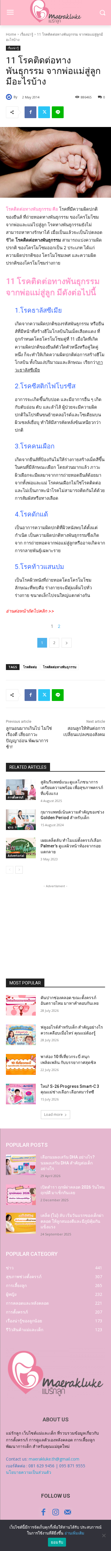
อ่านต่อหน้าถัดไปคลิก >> (30, 611)
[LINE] (58, 112)
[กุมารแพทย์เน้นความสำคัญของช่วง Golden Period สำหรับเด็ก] (21, 819)
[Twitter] (44, 112)
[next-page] (19, 870)
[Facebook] (30, 112)
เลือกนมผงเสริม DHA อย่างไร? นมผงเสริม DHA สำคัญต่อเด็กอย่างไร (68, 1163)
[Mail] (67, 1512)
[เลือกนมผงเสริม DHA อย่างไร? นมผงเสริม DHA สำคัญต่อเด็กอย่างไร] (21, 1164)
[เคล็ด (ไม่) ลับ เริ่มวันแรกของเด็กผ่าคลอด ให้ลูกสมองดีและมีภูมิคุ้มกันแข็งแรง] (21, 1223)
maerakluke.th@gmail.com (54, 1459)
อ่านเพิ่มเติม (74, 1533)
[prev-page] (9, 870)
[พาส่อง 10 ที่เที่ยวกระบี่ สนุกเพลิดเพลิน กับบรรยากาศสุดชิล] (21, 1064)
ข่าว (10, 827)
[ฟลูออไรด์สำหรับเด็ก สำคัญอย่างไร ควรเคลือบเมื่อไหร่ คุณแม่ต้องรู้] (21, 1034)
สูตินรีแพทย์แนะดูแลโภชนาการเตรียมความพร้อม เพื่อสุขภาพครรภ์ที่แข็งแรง (72, 788)
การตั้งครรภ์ (15, 797)
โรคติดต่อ (30, 667)
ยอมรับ (57, 1542)
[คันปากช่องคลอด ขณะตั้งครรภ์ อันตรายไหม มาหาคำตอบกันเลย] (21, 1005)
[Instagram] (55, 1512)
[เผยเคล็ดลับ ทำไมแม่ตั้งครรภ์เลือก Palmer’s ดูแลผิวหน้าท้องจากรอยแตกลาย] (21, 848)
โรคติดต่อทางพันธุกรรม (59, 667)
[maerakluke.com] (55, 1373)
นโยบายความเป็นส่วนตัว (28, 1472)
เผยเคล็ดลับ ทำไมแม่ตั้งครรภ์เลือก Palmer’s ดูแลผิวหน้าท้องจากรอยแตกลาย (71, 846)
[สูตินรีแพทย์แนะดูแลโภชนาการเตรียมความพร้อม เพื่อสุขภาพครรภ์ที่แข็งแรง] (21, 789)
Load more (53, 1114)
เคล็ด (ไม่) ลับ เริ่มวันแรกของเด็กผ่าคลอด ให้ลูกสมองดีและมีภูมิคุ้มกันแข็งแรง (72, 1221)
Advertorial (16, 856)
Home (11, 34)
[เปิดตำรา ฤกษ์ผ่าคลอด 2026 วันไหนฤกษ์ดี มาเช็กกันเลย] (21, 1194)
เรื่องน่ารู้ (26, 34)
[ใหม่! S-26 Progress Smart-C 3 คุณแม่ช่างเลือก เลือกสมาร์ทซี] (21, 1094)
